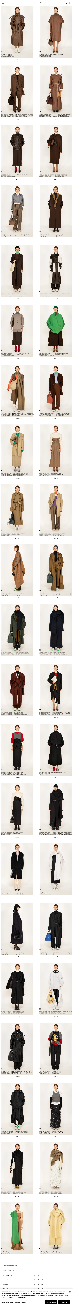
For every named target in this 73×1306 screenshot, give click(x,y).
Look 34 (56, 1016)
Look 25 (17, 777)
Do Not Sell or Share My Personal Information (14, 1302)
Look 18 (56, 538)
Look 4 (56, 119)
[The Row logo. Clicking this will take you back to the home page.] (36, 3)
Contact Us (41, 1279)
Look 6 (56, 179)
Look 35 (17, 1076)
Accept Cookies (51, 1302)
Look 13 (17, 418)
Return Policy (6, 1288)
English (15, 1265)
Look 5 (17, 179)
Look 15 (17, 478)
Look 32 (56, 957)
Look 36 (56, 1076)
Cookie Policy (22, 1297)
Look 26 (56, 777)
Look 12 (56, 358)
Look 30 (56, 897)
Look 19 (17, 598)
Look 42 (56, 1256)
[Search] (66, 3)
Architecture (6, 1279)
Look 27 (17, 837)
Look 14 (56, 418)
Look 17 (17, 538)
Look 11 (17, 358)
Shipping (40, 1284)
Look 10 (56, 298)
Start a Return (42, 1288)
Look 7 (17, 239)
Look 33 (17, 1016)
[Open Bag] (70, 3)
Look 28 (56, 837)
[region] (36, 1297)
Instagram (5, 1284)
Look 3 (17, 119)
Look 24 (56, 717)
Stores (40, 1275)
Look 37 (17, 1136)
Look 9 (17, 298)
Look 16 (56, 478)
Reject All (64, 1302)
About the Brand (7, 1275)
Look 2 (56, 59)
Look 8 (56, 239)
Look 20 (56, 598)
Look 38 (56, 1136)
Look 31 (17, 957)
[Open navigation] (3, 3)
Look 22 (56, 657)
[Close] (70, 1292)
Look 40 (56, 1196)
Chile (13, 1270)
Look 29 (17, 897)
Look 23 (17, 717)
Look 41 (17, 1256)
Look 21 (17, 657)
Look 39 (17, 1196)
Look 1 (17, 59)
